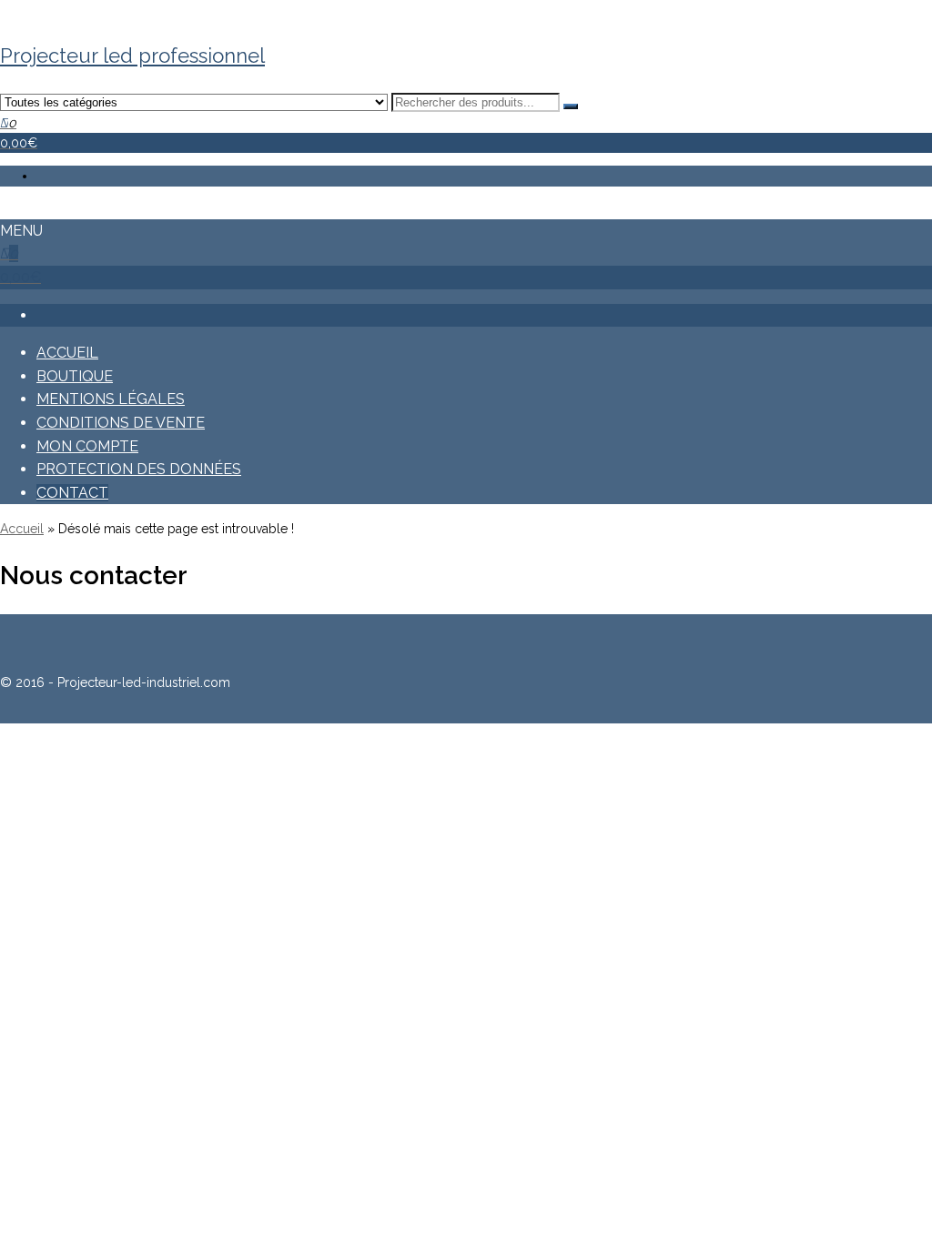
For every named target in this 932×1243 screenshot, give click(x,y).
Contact (72, 492)
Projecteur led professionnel (132, 55)
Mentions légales (110, 399)
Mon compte (87, 446)
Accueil (67, 352)
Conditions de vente (120, 422)
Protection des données (138, 469)
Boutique (74, 376)
